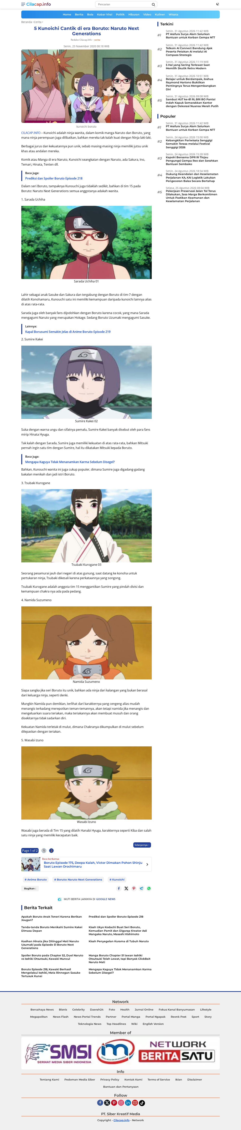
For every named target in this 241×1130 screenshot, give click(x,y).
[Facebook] (100, 1103)
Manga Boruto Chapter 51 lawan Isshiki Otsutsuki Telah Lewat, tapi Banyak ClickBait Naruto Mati (119, 959)
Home (67, 14)
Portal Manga (131, 1016)
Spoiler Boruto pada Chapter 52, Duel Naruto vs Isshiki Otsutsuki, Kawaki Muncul (52, 957)
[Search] (153, 4)
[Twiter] (107, 1103)
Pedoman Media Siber (79, 1079)
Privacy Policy (109, 1079)
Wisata (173, 14)
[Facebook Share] (119, 888)
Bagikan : (30, 888)
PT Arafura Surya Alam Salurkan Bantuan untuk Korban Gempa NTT (190, 35)
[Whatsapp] (149, 888)
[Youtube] (135, 1103)
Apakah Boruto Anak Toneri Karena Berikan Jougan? (51, 918)
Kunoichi (118, 879)
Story (208, 1016)
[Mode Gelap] (218, 4)
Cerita (97, 40)
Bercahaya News (42, 1009)
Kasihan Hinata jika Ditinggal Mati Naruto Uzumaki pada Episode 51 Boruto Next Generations (50, 945)
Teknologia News (89, 1024)
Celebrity (78, 1009)
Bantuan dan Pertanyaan (121, 1086)
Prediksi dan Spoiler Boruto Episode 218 (53, 178)
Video (147, 14)
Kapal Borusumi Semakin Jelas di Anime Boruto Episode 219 (68, 332)
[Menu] (23, 4)
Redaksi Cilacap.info (81, 39)
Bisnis (63, 1009)
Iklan (178, 1079)
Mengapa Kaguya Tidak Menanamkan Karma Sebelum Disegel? (70, 462)
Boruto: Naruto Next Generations (79, 879)
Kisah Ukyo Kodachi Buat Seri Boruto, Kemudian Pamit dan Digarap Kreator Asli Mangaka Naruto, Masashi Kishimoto (118, 930)
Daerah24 (97, 1009)
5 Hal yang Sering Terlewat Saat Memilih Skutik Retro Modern (188, 66)
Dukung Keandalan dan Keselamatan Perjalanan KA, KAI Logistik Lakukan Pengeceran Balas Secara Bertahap (192, 178)
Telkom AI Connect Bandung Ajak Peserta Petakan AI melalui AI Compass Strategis (189, 51)
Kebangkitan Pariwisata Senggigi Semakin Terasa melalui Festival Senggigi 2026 (189, 144)
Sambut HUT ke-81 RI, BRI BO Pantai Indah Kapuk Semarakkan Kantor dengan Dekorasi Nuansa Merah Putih (192, 103)
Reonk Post (178, 1016)
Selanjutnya (141, 844)
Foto (112, 1009)
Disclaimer (194, 1079)
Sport (195, 1016)
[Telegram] (141, 888)
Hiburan (134, 14)
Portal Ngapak (155, 1016)
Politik (120, 14)
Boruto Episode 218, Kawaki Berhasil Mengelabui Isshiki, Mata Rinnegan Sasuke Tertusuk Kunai (50, 973)
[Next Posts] (147, 865)
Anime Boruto (37, 879)
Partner (111, 1016)
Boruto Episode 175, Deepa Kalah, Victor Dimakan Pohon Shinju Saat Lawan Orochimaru (93, 864)
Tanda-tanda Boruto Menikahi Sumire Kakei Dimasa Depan (51, 928)
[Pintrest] (134, 888)
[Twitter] (126, 888)
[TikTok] (142, 1103)
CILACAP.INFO (30, 133)
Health (125, 1009)
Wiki (134, 1024)
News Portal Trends (87, 1016)
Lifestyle (205, 1009)
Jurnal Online (144, 1009)
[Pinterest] (114, 1103)
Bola (90, 14)
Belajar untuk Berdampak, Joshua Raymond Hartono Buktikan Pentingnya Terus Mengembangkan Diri (191, 84)
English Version (153, 1024)
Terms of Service (159, 1079)
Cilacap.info (38, 4)
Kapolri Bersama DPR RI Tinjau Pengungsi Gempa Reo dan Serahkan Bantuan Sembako (192, 161)
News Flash (61, 1016)
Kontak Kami (133, 1079)
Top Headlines (116, 1024)
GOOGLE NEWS (105, 899)
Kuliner (160, 14)
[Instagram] (121, 1103)
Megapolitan (39, 1016)
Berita (79, 14)
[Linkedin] (128, 1103)
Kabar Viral (104, 14)
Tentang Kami (49, 1079)
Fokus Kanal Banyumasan (177, 1009)
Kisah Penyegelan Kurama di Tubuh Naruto (119, 941)
